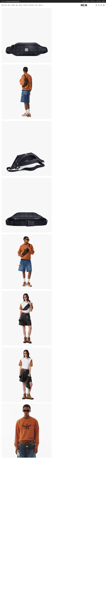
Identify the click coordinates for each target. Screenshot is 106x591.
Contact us (92, 1)
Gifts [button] (36, 5)
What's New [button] (4, 5)
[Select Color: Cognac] (69, 19)
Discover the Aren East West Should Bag (12, 1)
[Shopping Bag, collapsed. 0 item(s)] (104, 5)
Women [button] (13, 5)
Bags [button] (9, 5)
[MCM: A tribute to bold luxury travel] (84, 5)
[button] (26, 35)
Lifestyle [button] (25, 5)
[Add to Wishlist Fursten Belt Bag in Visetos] (94, 9)
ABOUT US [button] (41, 5)
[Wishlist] (101, 5)
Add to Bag (70, 25)
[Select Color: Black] (64, 19)
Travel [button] (20, 5)
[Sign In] (99, 5)
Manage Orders (85, 1)
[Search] (96, 5)
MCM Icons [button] (31, 5)
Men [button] (17, 5)
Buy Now (87, 25)
